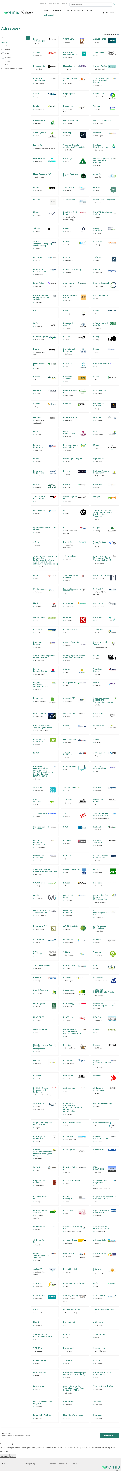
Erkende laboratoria (74, 10)
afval (7, 46)
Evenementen (54, 3)
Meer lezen (4, 1460)
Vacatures (42, 3)
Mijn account (109, 13)
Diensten (4, 42)
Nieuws (64, 3)
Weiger (12, 1464)
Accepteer (4, 1464)
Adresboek (49, 15)
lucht (7, 65)
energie (7, 61)
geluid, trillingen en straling (13, 68)
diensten (8, 57)
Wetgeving (56, 10)
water (7, 53)
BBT (46, 10)
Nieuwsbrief (108, 1444)
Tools (89, 10)
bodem (7, 49)
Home (3, 23)
